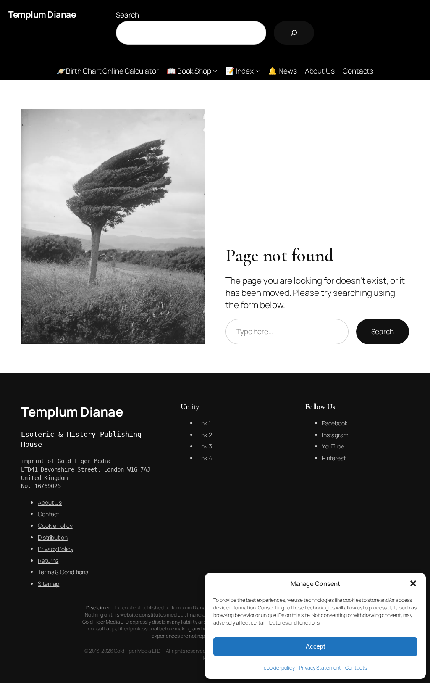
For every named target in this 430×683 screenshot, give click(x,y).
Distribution (53, 537)
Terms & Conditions (63, 572)
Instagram (335, 435)
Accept (315, 646)
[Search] (294, 33)
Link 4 (204, 458)
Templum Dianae (42, 14)
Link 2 (204, 435)
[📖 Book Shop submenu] (215, 71)
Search (127, 15)
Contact (48, 514)
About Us (50, 502)
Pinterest (334, 458)
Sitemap (48, 584)
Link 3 (204, 446)
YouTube (333, 446)
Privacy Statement (320, 667)
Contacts (356, 667)
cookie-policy (279, 667)
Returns (48, 560)
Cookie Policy (55, 526)
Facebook (335, 423)
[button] (413, 583)
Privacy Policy (55, 549)
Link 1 (204, 423)
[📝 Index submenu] (257, 71)
